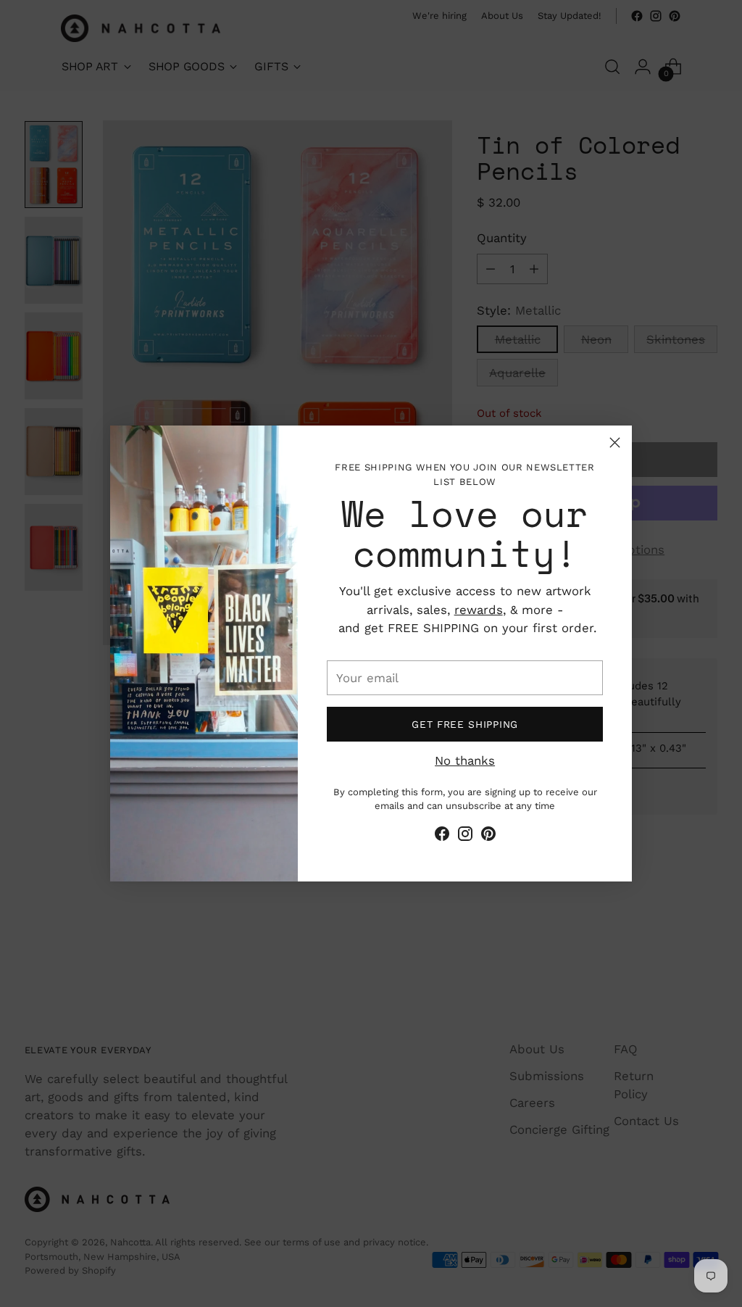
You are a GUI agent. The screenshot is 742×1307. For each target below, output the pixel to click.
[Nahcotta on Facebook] (442, 836)
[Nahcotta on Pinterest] (488, 836)
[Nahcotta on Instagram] (465, 836)
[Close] (615, 442)
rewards (478, 609)
